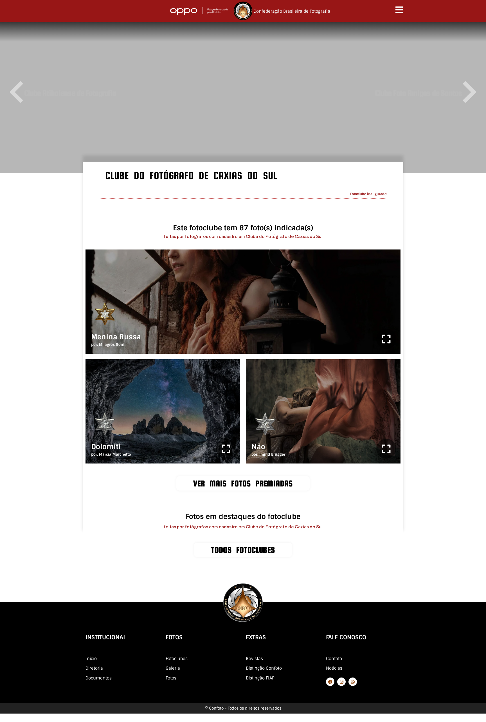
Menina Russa (116, 337)
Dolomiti (106, 446)
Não (258, 446)
